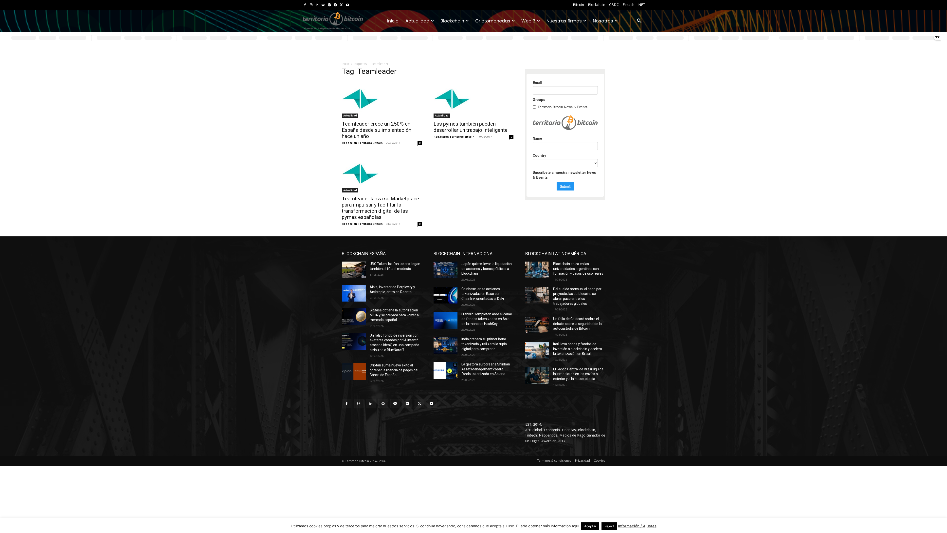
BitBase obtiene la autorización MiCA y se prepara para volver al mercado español (394, 315)
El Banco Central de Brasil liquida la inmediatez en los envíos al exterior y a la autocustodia (578, 374)
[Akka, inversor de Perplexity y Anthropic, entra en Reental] (354, 293)
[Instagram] (311, 5)
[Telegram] (335, 5)
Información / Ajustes (637, 526)
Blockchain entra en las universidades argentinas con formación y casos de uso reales (578, 268)
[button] (639, 21)
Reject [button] (609, 526)
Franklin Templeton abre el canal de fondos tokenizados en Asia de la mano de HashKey (486, 319)
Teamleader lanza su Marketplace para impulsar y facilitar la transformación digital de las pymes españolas (380, 208)
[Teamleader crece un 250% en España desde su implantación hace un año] (382, 99)
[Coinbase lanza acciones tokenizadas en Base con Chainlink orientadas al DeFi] (445, 295)
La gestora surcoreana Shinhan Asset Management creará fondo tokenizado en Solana (485, 369)
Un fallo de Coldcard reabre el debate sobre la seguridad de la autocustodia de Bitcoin (577, 323)
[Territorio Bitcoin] (333, 21)
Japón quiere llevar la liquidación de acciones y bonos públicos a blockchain (486, 268)
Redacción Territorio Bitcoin (362, 143)
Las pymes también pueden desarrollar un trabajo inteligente (471, 127)
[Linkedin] (317, 5)
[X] (341, 5)
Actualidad (350, 115)
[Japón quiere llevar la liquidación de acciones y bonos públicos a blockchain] (445, 270)
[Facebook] (305, 5)
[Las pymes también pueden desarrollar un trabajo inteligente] (473, 99)
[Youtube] (348, 5)
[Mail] (323, 5)
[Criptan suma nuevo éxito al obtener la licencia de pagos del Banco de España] (354, 371)
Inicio (345, 64)
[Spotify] (329, 5)
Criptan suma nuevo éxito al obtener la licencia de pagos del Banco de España (394, 370)
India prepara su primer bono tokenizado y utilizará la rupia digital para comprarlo (484, 344)
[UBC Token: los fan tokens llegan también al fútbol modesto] (354, 270)
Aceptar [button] (590, 526)
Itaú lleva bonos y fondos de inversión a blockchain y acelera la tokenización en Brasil (577, 349)
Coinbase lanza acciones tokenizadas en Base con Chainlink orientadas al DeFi (482, 294)
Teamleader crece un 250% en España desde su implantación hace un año (376, 130)
